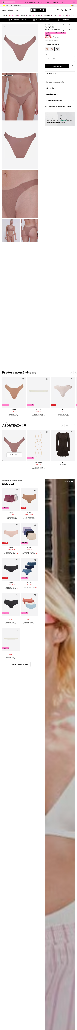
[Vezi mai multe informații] (14, 417)
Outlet (6, 5)
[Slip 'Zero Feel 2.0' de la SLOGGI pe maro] (20, 145)
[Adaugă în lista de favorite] (72, 66)
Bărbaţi (10, 10)
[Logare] (62, 10)
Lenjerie (58, 24)
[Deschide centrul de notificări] (66, 10)
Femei (4, 10)
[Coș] (73, 10)
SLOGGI (8, 484)
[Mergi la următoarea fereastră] (75, 372)
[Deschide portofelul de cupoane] (58, 10)
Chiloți (65, 24)
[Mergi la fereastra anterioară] (72, 372)
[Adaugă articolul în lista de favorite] (23, 379)
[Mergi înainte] (69, 15)
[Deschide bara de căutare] (72, 15)
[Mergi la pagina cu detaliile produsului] (47, 49)
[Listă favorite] (70, 10)
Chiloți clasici (73, 24)
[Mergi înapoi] (5, 26)
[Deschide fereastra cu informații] (73, 2)
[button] (60, 59)
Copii (16, 10)
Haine (52, 24)
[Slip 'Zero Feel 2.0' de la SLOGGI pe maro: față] (20, 48)
